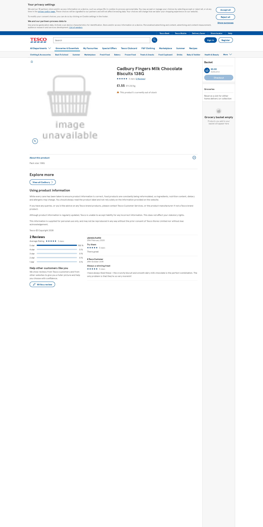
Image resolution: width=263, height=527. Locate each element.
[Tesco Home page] (38, 40)
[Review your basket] (207, 70)
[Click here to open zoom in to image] (35, 141)
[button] (164, 33)
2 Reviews (140, 78)
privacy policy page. (46, 11)
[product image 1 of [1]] (70, 106)
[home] (32, 61)
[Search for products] (154, 40)
